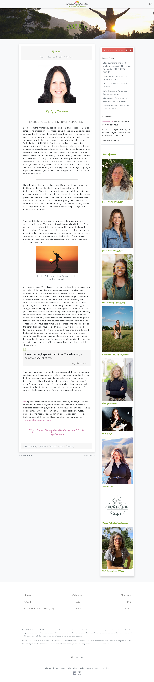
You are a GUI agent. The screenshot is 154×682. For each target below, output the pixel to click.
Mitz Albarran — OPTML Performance (115, 354)
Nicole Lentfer (107, 433)
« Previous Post (26, 455)
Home (27, 595)
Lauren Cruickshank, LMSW (112, 250)
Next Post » (89, 455)
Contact (126, 608)
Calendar (77, 595)
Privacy (77, 608)
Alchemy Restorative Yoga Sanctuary (115, 523)
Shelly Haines (68, 57)
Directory (125, 595)
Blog (128, 601)
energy (53, 446)
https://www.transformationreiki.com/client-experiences (57, 432)
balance (43, 446)
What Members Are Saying (39, 608)
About (27, 601)
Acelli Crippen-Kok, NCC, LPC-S (113, 302)
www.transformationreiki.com (37, 420)
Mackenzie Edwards (109, 403)
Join (77, 601)
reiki (62, 446)
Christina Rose (107, 486)
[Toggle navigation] (4, 4)
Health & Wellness (30, 446)
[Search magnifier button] (131, 50)
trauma (70, 446)
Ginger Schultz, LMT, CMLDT (113, 202)
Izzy (25, 401)
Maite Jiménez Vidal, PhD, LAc (113, 571)
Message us (107, 122)
